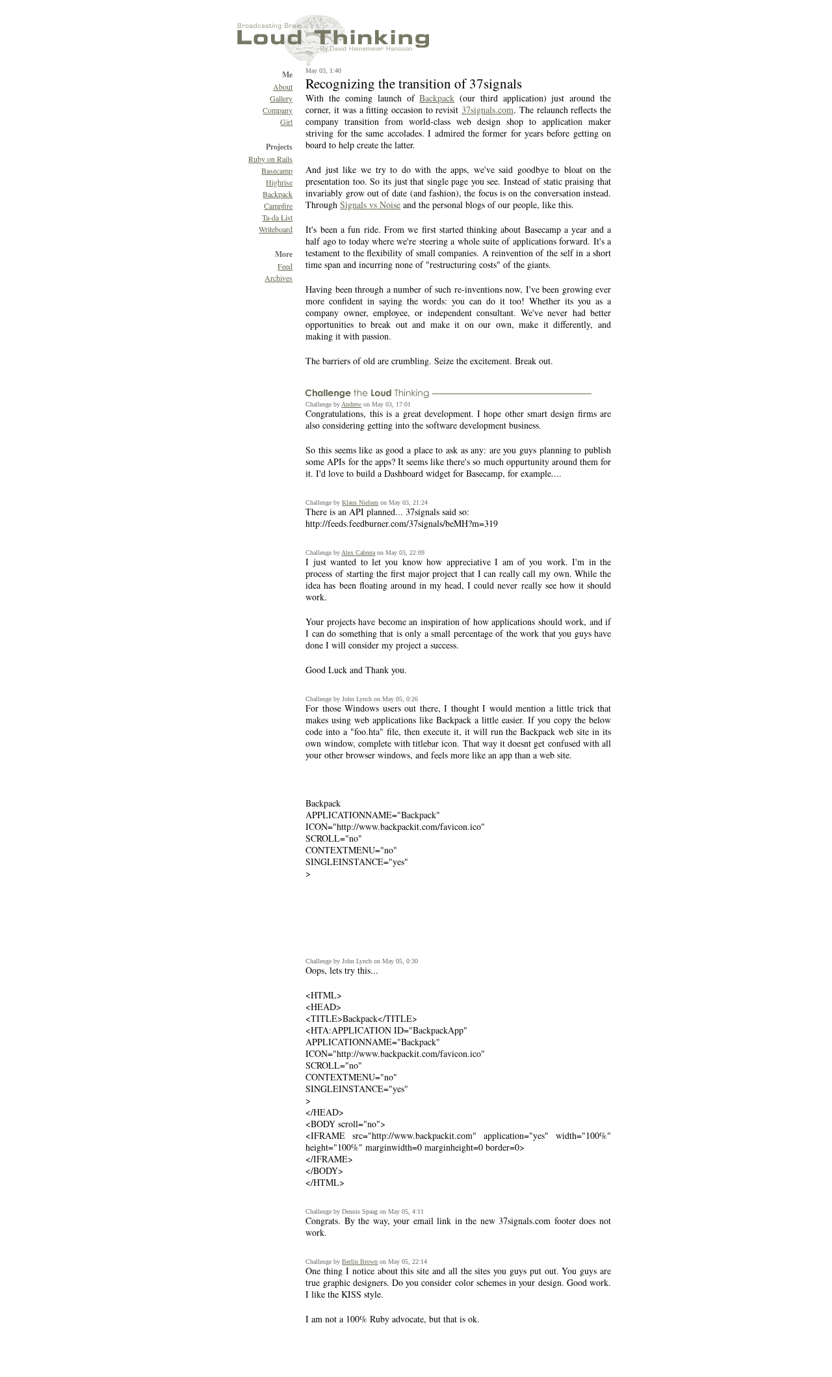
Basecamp (276, 170)
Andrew (351, 404)
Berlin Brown (360, 1261)
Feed (285, 266)
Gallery (281, 98)
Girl (286, 121)
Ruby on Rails (270, 159)
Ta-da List (277, 217)
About (282, 86)
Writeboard (275, 229)
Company (277, 110)
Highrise (279, 182)
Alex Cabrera (358, 552)
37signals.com (488, 109)
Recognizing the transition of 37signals (414, 83)
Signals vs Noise (370, 204)
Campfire (278, 205)
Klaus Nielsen (360, 502)
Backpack (277, 194)
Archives (278, 278)
